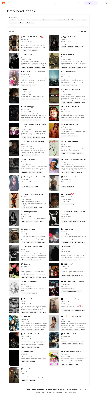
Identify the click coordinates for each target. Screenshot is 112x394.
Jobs (80, 389)
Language (56, 389)
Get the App (49, 389)
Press (85, 389)
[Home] (3, 3)
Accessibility (60, 392)
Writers (62, 389)
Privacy (43, 392)
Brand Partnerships (72, 389)
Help (66, 392)
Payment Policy (51, 392)
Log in (102, 3)
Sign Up (107, 3)
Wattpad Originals (31, 389)
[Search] (29, 3)
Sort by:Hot (82, 31)
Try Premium (92, 3)
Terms (38, 392)
